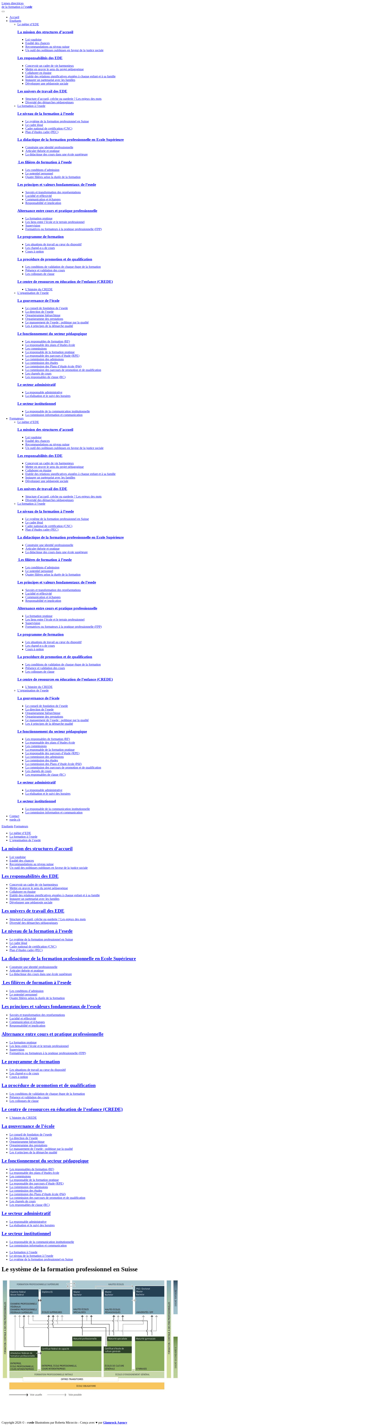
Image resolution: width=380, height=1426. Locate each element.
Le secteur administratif (36, 384)
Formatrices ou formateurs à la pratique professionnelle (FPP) (63, 229)
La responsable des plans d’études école (50, 345)
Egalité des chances (37, 43)
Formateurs (17, 418)
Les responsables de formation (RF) (47, 341)
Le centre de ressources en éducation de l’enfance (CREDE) (65, 281)
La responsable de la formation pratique (50, 352)
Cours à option (34, 251)
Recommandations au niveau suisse (47, 46)
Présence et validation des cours (45, 270)
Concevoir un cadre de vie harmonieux (49, 65)
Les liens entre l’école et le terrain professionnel (55, 222)
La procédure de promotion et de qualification (54, 259)
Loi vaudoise (33, 39)
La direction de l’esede (39, 311)
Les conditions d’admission (42, 170)
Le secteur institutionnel (36, 404)
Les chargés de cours (38, 373)
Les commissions (36, 348)
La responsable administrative (43, 392)
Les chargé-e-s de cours (40, 248)
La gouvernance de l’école (38, 301)
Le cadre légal (34, 125)
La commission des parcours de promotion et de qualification (63, 370)
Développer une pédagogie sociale (46, 83)
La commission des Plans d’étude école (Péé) (53, 366)
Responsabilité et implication (43, 203)
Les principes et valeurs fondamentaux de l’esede (56, 184)
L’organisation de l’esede (33, 293)
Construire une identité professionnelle (49, 147)
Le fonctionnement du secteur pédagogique (52, 334)
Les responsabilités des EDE (40, 58)
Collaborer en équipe (38, 72)
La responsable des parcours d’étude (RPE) (52, 355)
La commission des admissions (44, 359)
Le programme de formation (40, 237)
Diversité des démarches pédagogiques (49, 102)
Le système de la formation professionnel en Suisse (57, 121)
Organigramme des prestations (44, 318)
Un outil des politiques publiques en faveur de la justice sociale (64, 50)
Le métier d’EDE (28, 24)
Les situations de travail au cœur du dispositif (53, 244)
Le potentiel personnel (39, 173)
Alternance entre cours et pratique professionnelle (57, 211)
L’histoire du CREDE (39, 289)
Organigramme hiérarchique (42, 315)
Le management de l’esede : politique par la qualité (57, 322)
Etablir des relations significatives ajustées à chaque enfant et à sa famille (70, 76)
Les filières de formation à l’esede (44, 162)
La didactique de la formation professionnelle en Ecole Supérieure (70, 139)
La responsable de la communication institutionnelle (57, 411)
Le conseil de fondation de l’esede (46, 308)
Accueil (14, 17)
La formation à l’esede (31, 106)
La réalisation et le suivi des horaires (47, 396)
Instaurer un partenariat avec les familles (50, 80)
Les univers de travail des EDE (42, 91)
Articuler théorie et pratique (42, 151)
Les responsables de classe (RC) (45, 377)
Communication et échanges (43, 199)
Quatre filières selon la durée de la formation (53, 177)
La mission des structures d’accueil (45, 32)
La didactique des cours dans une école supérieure (56, 154)
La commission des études (41, 362)
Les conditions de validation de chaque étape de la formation (63, 266)
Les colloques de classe (39, 274)
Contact (14, 816)
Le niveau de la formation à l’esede (45, 114)
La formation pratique (38, 218)
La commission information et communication (54, 415)
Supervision (32, 225)
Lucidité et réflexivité (38, 195)
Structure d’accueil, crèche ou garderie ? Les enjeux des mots (63, 98)
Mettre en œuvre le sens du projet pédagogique (54, 69)
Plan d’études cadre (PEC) (41, 132)
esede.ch (15, 819)
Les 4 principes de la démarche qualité (49, 326)
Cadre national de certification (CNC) (48, 128)
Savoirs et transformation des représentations (53, 192)
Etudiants (15, 20)
